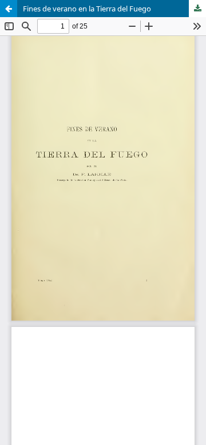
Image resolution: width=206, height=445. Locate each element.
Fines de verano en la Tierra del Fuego (87, 8)
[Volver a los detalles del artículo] (8, 8)
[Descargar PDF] (197, 8)
